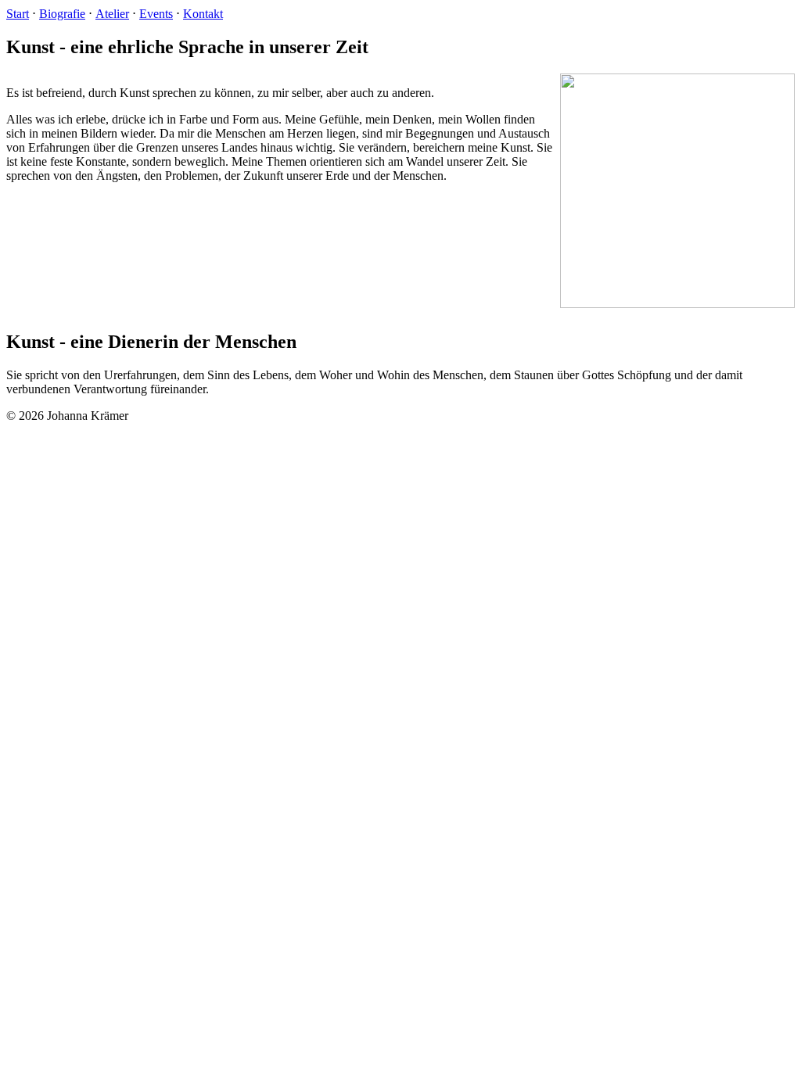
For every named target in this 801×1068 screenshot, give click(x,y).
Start (17, 13)
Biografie (62, 13)
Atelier (112, 13)
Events (156, 13)
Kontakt (203, 13)
